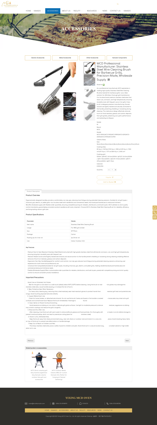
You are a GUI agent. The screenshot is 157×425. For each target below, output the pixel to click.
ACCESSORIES (64, 410)
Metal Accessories (65, 57)
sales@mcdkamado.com (37, 403)
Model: (99, 122)
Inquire (108, 177)
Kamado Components (119, 57)
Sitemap (89, 416)
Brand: (99, 127)
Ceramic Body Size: (101, 141)
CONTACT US (107, 410)
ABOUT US (74, 410)
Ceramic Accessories (37, 57)
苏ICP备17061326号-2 (105, 416)
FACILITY (82, 410)
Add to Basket (108, 182)
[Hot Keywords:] (117, 4)
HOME (47, 410)
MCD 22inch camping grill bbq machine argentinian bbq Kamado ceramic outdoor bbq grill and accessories (39, 375)
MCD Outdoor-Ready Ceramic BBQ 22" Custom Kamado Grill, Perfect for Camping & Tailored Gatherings (59, 375)
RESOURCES (91, 410)
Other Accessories (92, 57)
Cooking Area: (101, 147)
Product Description (33, 191)
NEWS (99, 410)
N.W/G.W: (100, 164)
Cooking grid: (101, 154)
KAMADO (54, 410)
